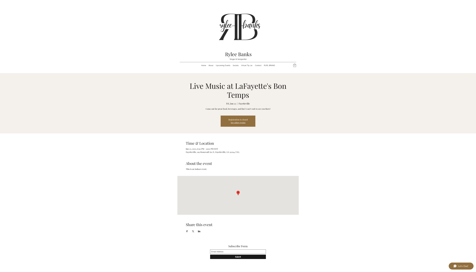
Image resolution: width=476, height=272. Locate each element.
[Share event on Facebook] (187, 231)
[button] (294, 65)
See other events (238, 122)
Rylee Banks (238, 54)
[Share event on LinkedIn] (199, 231)
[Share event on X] (193, 231)
